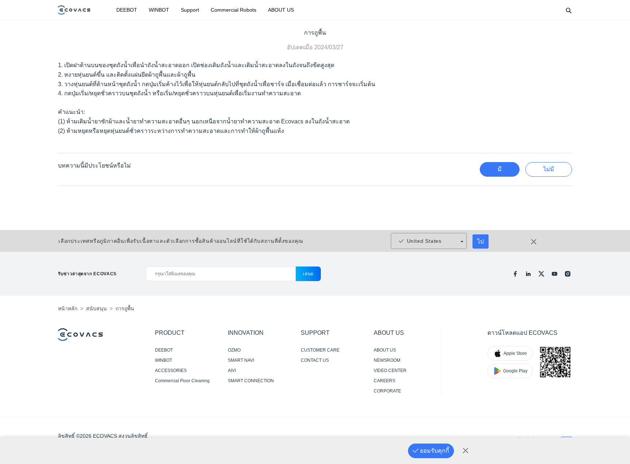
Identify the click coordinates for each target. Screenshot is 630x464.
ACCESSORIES (171, 370)
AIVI (232, 370)
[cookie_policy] (465, 451)
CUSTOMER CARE (320, 350)
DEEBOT (126, 10)
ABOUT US (281, 10)
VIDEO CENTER (390, 370)
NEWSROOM (387, 360)
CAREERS (384, 380)
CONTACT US (315, 360)
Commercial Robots (233, 10)
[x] (541, 273)
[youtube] (554, 273)
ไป (480, 241)
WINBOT (159, 10)
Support (190, 10)
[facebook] (515, 273)
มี (500, 169)
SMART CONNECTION (251, 380)
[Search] (568, 10)
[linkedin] (528, 273)
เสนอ (308, 273)
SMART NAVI (241, 360)
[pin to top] (613, 361)
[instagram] (567, 273)
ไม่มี (548, 169)
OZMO (234, 350)
